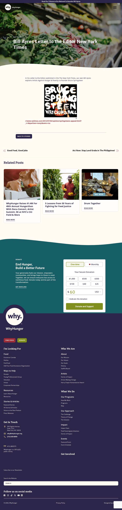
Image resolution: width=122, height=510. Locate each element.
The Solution (65, 420)
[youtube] (19, 495)
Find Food (9, 340)
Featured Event (66, 442)
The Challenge (66, 414)
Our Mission (65, 357)
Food (6, 354)
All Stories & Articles (10, 408)
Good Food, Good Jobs (17, 150)
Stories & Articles (11, 401)
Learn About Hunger (10, 394)
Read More (10, 220)
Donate (6, 374)
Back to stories (23, 136)
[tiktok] (12, 495)
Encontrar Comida (10, 357)
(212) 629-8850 (12, 437)
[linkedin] (22, 495)
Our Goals (64, 363)
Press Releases (9, 413)
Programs (64, 403)
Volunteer (7, 380)
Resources (8, 390)
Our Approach (67, 411)
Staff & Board (65, 369)
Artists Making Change (68, 380)
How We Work (65, 400)
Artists (6, 383)
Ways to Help (10, 370)
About (64, 354)
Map (62, 406)
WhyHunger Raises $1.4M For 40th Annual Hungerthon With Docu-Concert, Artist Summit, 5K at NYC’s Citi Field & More (21, 209)
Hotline (6, 360)
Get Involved (21, 287)
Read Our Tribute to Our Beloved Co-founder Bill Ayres (61, 1)
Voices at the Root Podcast (12, 410)
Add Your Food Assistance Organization (17, 366)
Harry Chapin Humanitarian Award (72, 383)
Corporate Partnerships (11, 385)
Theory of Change (67, 417)
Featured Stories (9, 405)
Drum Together (92, 203)
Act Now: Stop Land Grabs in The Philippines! (94, 150)
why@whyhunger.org (14, 434)
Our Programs (67, 397)
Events (64, 438)
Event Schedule (66, 445)
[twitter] (15, 495)
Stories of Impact (66, 377)
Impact (64, 424)
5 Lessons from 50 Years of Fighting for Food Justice (59, 205)
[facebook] (5, 495)
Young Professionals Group (13, 377)
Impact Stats (65, 428)
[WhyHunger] (12, 7)
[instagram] (8, 495)
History (63, 366)
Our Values (64, 360)
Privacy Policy (60, 503)
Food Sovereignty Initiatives (70, 431)
